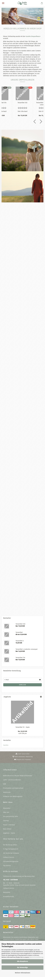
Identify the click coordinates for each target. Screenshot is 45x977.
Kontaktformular (8, 896)
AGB (4, 784)
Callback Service (8, 857)
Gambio (5, 745)
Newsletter (6, 808)
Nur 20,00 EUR (22, 731)
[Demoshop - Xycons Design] (22, 3)
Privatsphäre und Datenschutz (13, 788)
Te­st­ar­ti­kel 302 (22, 103)
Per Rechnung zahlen (10, 845)
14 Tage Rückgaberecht (10, 849)
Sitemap (6, 821)
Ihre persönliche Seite (10, 816)
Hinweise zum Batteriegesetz (12, 796)
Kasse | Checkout (9, 825)
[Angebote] (41, 697)
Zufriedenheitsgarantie (10, 861)
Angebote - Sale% (9, 833)
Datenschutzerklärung (36, 957)
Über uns (6, 812)
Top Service (7, 866)
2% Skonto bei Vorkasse (11, 853)
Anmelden (22, 684)
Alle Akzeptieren (22, 961)
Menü (3, 3)
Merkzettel (6, 892)
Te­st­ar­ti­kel (22, 533)
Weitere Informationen (22, 973)
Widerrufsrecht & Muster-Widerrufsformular (17, 776)
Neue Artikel (7, 829)
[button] (34, 121)
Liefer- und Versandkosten (12, 780)
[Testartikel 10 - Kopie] (22, 712)
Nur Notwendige (22, 967)
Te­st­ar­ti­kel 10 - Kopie (22, 341)
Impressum (7, 792)
